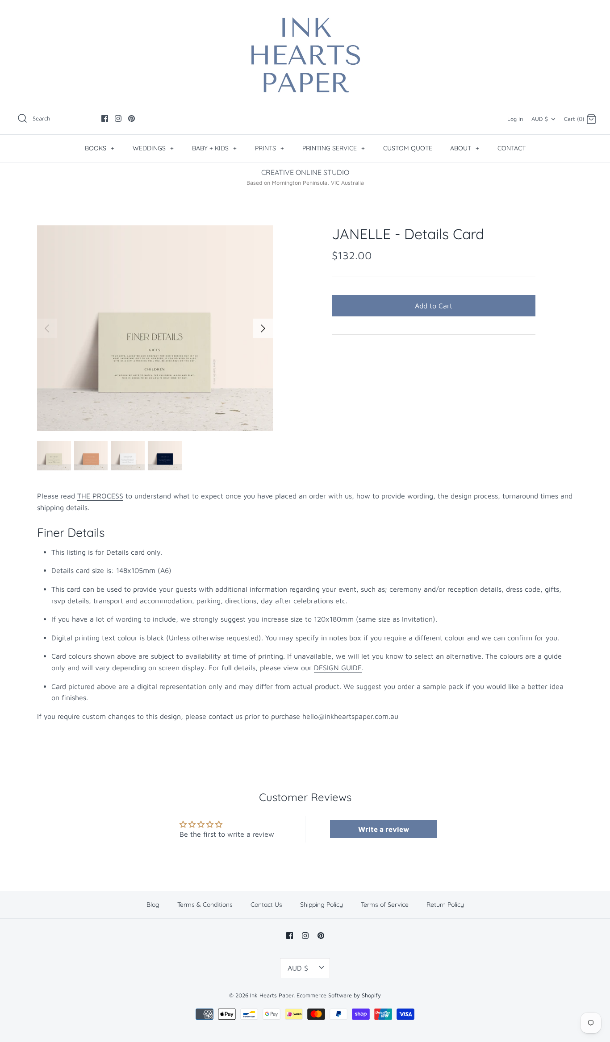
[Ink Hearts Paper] (305, 55)
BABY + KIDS (214, 148)
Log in (515, 119)
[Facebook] (104, 118)
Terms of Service (385, 905)
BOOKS (99, 148)
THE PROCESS (100, 496)
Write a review (383, 829)
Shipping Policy (321, 905)
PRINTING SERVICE (333, 148)
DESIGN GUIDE (338, 668)
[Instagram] (118, 118)
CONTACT (511, 148)
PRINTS (269, 148)
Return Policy (445, 905)
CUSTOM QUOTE (407, 148)
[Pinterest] (131, 118)
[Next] (263, 328)
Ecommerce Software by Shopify (339, 995)
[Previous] (47, 328)
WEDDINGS (153, 148)
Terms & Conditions (205, 905)
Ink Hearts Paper (271, 995)
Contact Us (266, 905)
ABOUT (464, 148)
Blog (152, 905)
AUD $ (539, 119)
